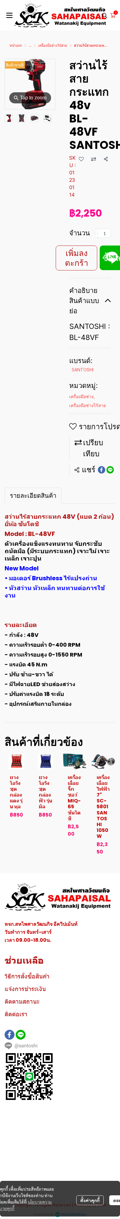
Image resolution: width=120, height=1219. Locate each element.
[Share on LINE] (110, 470)
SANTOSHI (83, 369)
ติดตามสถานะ (22, 1001)
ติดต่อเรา (16, 1014)
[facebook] (9, 1035)
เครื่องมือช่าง (82, 396)
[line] (21, 1035)
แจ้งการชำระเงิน (25, 989)
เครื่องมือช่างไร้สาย (52, 45)
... (30, 45)
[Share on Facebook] (101, 470)
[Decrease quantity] (96, 233)
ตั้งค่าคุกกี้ (90, 1200)
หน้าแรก (16, 45)
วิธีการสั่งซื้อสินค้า (27, 976)
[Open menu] (9, 15)
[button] (104, 15)
